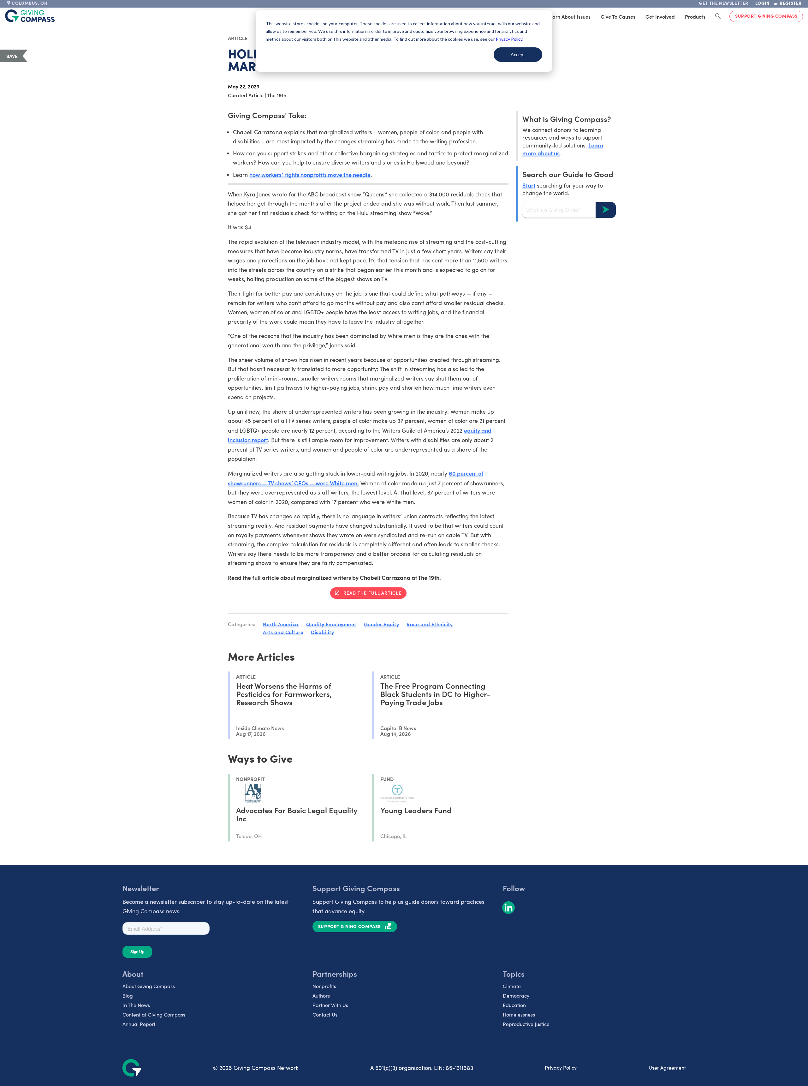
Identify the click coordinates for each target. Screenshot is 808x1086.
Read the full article (372, 593)
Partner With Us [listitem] (330, 1005)
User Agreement (667, 1067)
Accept (518, 54)
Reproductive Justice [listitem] (526, 1024)
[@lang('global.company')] (30, 15)
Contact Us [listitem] (324, 1014)
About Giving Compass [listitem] (148, 986)
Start (528, 185)
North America (281, 624)
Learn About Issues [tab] (569, 16)
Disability (322, 631)
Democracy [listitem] (516, 995)
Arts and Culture (283, 631)
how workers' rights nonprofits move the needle (310, 174)
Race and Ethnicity (430, 624)
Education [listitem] (514, 1005)
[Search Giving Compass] (718, 16)
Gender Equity (381, 624)
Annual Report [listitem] (138, 1024)
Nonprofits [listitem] (324, 986)
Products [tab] (695, 16)
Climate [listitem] (512, 986)
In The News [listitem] (136, 1005)
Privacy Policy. (509, 39)
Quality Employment (331, 624)
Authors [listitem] (321, 995)
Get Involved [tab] (660, 16)
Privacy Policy (561, 1067)
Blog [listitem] (127, 995)
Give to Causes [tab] (618, 16)
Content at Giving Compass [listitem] (153, 1014)
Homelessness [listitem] (519, 1014)
